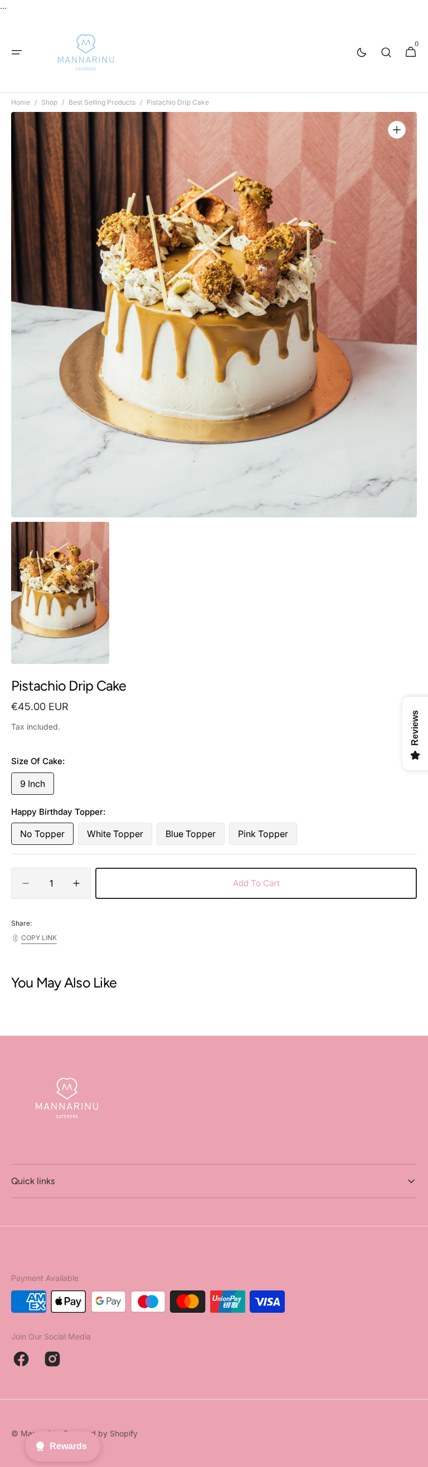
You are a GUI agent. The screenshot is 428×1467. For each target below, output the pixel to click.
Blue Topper (195, 836)
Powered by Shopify (101, 1433)
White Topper (119, 836)
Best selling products (102, 102)
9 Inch (37, 786)
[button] (16, 52)
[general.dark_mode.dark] (361, 52)
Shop (49, 102)
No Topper (47, 836)
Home (20, 102)
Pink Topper (267, 836)
